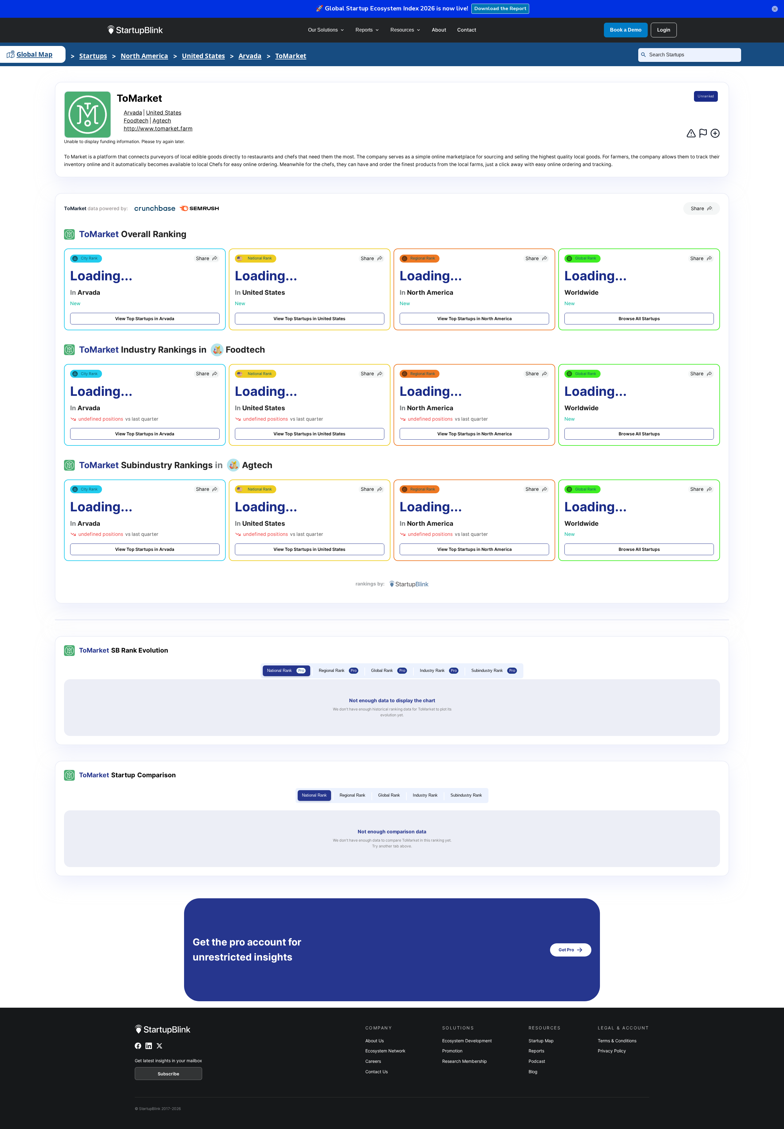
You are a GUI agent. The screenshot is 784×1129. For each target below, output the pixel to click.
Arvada (250, 55)
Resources (402, 29)
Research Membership (464, 1061)
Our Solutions (323, 29)
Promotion (452, 1050)
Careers (373, 1061)
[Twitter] (159, 1046)
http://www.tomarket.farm (158, 128)
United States (203, 55)
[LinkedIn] (148, 1046)
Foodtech (136, 120)
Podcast (537, 1061)
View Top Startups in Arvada (144, 318)
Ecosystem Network (385, 1050)
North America (144, 55)
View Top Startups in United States (309, 318)
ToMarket (290, 55)
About (439, 30)
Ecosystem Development (467, 1040)
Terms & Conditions (617, 1040)
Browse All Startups (639, 318)
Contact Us (376, 1071)
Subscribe (168, 1073)
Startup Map (541, 1040)
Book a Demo (626, 29)
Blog (533, 1071)
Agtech (162, 120)
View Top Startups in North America (474, 318)
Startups (93, 55)
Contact (466, 30)
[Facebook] (138, 1046)
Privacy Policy (612, 1050)
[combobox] (692, 55)
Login (663, 30)
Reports (364, 29)
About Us (374, 1040)
